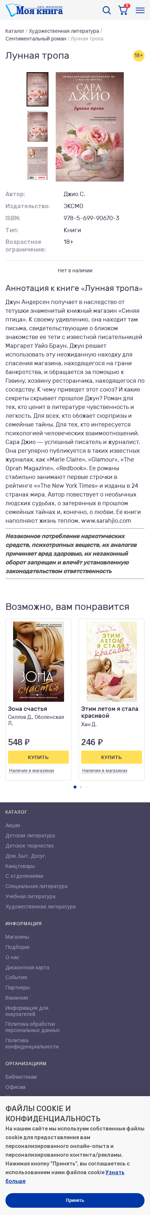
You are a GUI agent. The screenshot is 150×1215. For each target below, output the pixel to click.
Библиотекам (21, 1077)
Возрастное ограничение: (25, 245)
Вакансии (16, 998)
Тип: (11, 230)
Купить (38, 757)
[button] (75, 787)
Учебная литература (30, 896)
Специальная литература (36, 886)
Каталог (14, 31)
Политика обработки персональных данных (32, 1027)
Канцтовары (20, 866)
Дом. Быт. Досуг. (25, 856)
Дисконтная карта (27, 967)
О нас (12, 957)
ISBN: (12, 218)
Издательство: (27, 206)
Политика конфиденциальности (32, 1043)
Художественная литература (64, 31)
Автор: (15, 194)
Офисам (15, 1087)
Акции (12, 825)
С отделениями (24, 876)
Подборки (17, 947)
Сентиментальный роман (35, 39)
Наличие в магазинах (31, 770)
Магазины (17, 937)
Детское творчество (29, 846)
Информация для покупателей (26, 1011)
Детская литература (30, 835)
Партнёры (17, 987)
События (16, 977)
